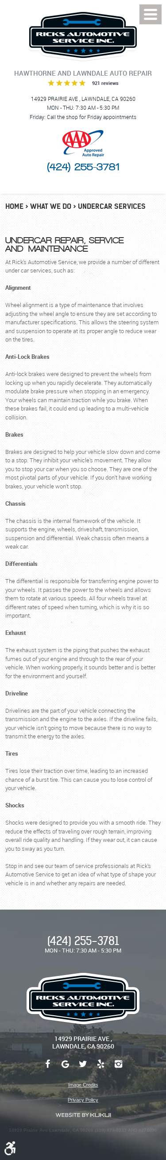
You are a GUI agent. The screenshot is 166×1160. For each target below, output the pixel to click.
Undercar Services (112, 206)
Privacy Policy (83, 1099)
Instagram (118, 1068)
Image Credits (83, 1084)
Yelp (101, 1068)
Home (14, 206)
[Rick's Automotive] (83, 35)
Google (65, 1068)
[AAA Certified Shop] (83, 143)
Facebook (48, 1068)
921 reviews (105, 83)
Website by (83, 1115)
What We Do (50, 206)
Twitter (83, 1068)
